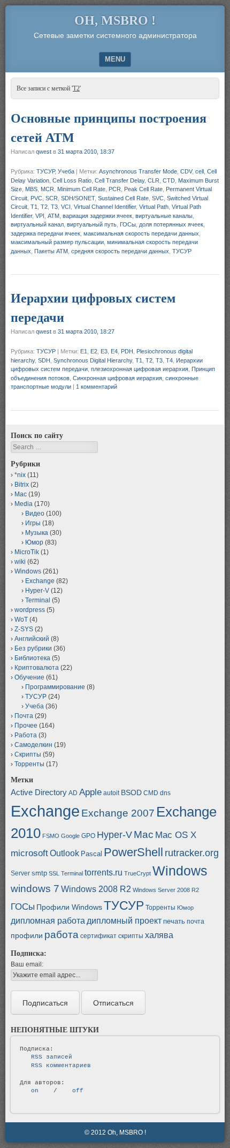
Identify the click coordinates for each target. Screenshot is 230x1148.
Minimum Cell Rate (81, 189)
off (78, 1090)
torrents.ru (103, 872)
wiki (20, 561)
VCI (66, 206)
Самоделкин (33, 745)
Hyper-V (37, 590)
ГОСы (128, 224)
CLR (153, 180)
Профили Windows (69, 907)
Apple (90, 792)
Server (20, 873)
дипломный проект (124, 920)
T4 (169, 360)
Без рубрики (33, 648)
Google (70, 836)
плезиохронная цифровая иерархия (139, 369)
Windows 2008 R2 (96, 889)
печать (174, 921)
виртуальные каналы (164, 216)
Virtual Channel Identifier (105, 206)
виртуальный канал (37, 224)
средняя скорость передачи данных (120, 251)
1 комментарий (96, 386)
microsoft (29, 853)
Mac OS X (175, 834)
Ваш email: (27, 964)
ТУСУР (45, 171)
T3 (54, 206)
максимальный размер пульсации (57, 242)
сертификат (98, 936)
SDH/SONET (78, 198)
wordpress (29, 610)
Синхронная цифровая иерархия (117, 378)
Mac (20, 494)
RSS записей (51, 1057)
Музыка (36, 533)
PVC (36, 198)
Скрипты (27, 754)
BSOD (131, 792)
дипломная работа (48, 920)
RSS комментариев (61, 1065)
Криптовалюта (36, 667)
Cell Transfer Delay (119, 180)
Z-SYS (23, 629)
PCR (115, 189)
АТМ (53, 216)
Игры (33, 523)
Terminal (37, 600)
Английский (31, 639)
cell (199, 171)
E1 (83, 351)
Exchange (40, 581)
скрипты (130, 936)
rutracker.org (192, 853)
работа (61, 934)
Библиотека (32, 658)
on (35, 1090)
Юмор (34, 542)
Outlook (64, 853)
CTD (169, 180)
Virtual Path (153, 206)
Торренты (29, 764)
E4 (114, 351)
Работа (25, 735)
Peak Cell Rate (143, 189)
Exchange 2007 (118, 813)
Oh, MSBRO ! (115, 20)
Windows (27, 571)
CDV (186, 171)
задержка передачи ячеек (45, 233)
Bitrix (21, 484)
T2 (44, 206)
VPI (39, 216)
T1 (33, 206)
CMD (150, 793)
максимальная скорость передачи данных (141, 233)
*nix (20, 475)
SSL (54, 873)
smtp (39, 873)
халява (159, 935)
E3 (104, 351)
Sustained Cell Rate (123, 198)
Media (23, 504)
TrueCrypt (137, 873)
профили (27, 935)
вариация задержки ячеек (97, 216)
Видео (34, 513)
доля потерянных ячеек (171, 224)
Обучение (29, 677)
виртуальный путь (92, 224)
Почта (23, 716)
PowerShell (133, 852)
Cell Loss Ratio (71, 180)
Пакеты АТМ (51, 251)
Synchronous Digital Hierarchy (92, 360)
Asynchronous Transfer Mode (138, 171)
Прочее (25, 725)
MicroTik (26, 552)
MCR (47, 189)
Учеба (66, 171)
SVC (158, 198)
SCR (51, 198)
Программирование (55, 687)
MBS (31, 189)
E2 (93, 351)
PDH (127, 351)
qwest (43, 151)
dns (165, 793)
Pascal (91, 854)
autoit (111, 793)
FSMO (50, 836)
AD (73, 793)
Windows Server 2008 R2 (166, 890)
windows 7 (35, 888)
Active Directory (39, 792)
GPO (88, 836)
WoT (21, 619)
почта (195, 921)
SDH (44, 360)
